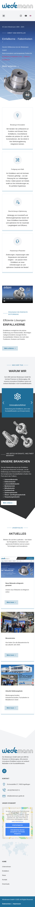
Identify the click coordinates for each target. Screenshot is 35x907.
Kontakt (4, 879)
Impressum (17, 904)
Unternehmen (6, 866)
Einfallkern (5, 871)
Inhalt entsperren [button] (17, 825)
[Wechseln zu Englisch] (30, 15)
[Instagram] (21, 16)
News (4, 875)
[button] (3, 15)
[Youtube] (26, 16)
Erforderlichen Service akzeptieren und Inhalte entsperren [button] (17, 831)
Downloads (5, 884)
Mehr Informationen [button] (17, 821)
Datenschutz (6, 904)
